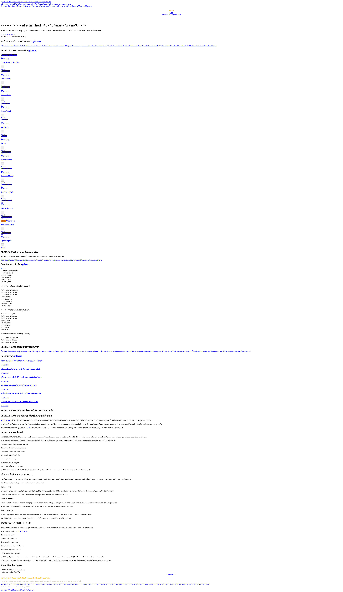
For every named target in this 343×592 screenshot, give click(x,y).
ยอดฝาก (3, 271)
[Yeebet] (99, 260)
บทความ (57, 4)
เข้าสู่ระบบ (12, 34)
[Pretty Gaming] (75, 260)
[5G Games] (4, 260)
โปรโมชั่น (16, 4)
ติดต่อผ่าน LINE (171, 574)
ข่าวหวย (68, 4)
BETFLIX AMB (35, 584)
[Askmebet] (11, 260)
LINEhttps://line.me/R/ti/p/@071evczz (171, 13)
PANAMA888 (67, 584)
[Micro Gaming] (31, 260)
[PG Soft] (39, 260)
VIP (54, 4)
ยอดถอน (8, 271)
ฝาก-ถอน (27, 4)
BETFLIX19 (149, 584)
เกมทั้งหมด (9, 4)
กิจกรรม (21, 4)
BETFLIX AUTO (16, 584)
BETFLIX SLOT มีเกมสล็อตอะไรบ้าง (13, 570)
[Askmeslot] (19, 260)
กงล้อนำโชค (34, 4)
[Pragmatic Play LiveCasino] (62, 260)
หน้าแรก (3, 4)
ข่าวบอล (63, 4)
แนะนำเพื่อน (49, 4)
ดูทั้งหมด (37, 41)
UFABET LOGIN (45, 584)
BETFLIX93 (81, 584)
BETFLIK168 (26, 584)
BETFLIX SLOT (23, 531)
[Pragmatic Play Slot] (48, 260)
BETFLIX (29, 427)
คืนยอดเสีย (41, 4)
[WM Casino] (93, 260)
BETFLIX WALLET (57, 584)
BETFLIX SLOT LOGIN (171, 584)
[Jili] (24, 260)
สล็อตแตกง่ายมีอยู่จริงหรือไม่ (11, 572)
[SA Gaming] (84, 260)
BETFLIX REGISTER (108, 584)
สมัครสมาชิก (5, 34)
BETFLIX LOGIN (121, 584)
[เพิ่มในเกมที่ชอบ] (2, 66)
